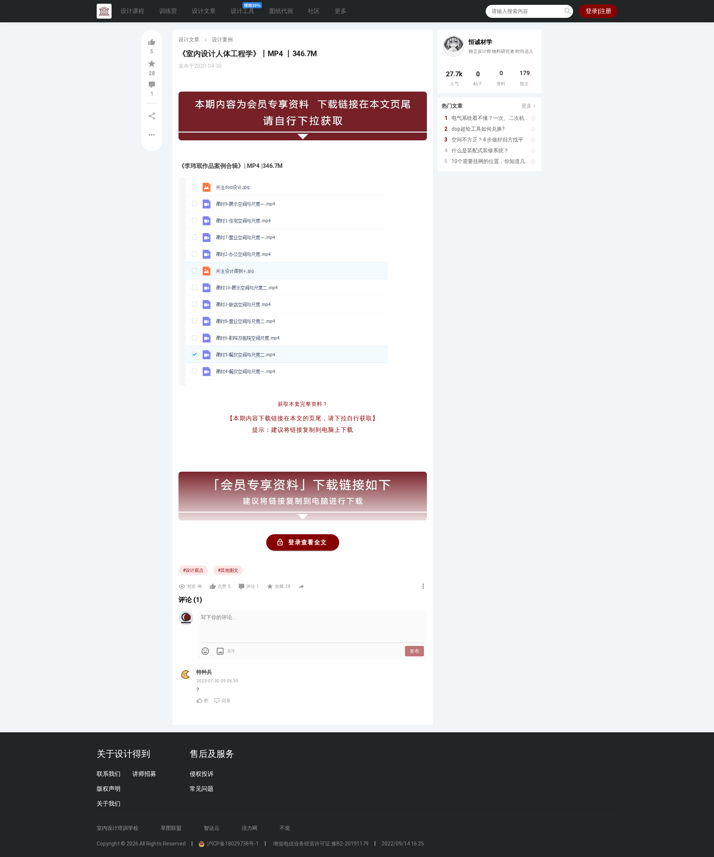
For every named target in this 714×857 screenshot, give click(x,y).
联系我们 (108, 773)
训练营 (168, 11)
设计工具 (242, 11)
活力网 (249, 828)
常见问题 (201, 788)
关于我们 (108, 803)
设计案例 (222, 39)
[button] (567, 11)
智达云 (211, 828)
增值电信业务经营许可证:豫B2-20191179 (320, 844)
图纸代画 (281, 11)
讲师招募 (144, 773)
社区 (314, 11)
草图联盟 (171, 828)
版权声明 (108, 788)
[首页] (104, 11)
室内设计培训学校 (117, 828)
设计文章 (204, 11)
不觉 (285, 828)
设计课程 (132, 11)
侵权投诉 (201, 773)
